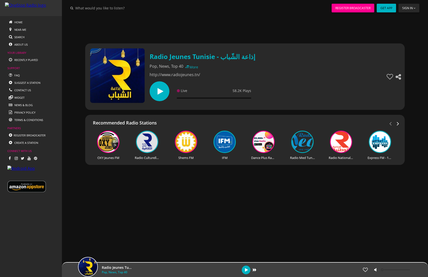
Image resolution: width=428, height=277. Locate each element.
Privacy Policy (24, 112)
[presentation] (398, 123)
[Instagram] (16, 158)
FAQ (17, 75)
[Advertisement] (231, 27)
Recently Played (26, 60)
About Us (21, 44)
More (193, 67)
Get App (386, 8)
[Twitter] (22, 158)
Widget (19, 97)
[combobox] (115, 8)
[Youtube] (29, 158)
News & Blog (23, 105)
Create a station (26, 143)
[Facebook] (9, 158)
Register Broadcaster (353, 8)
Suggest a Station (27, 83)
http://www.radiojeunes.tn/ (175, 74)
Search (19, 37)
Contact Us (22, 90)
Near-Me (20, 29)
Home (18, 22)
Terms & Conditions (28, 120)
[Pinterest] (35, 158)
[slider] (396, 270)
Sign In (407, 8)
